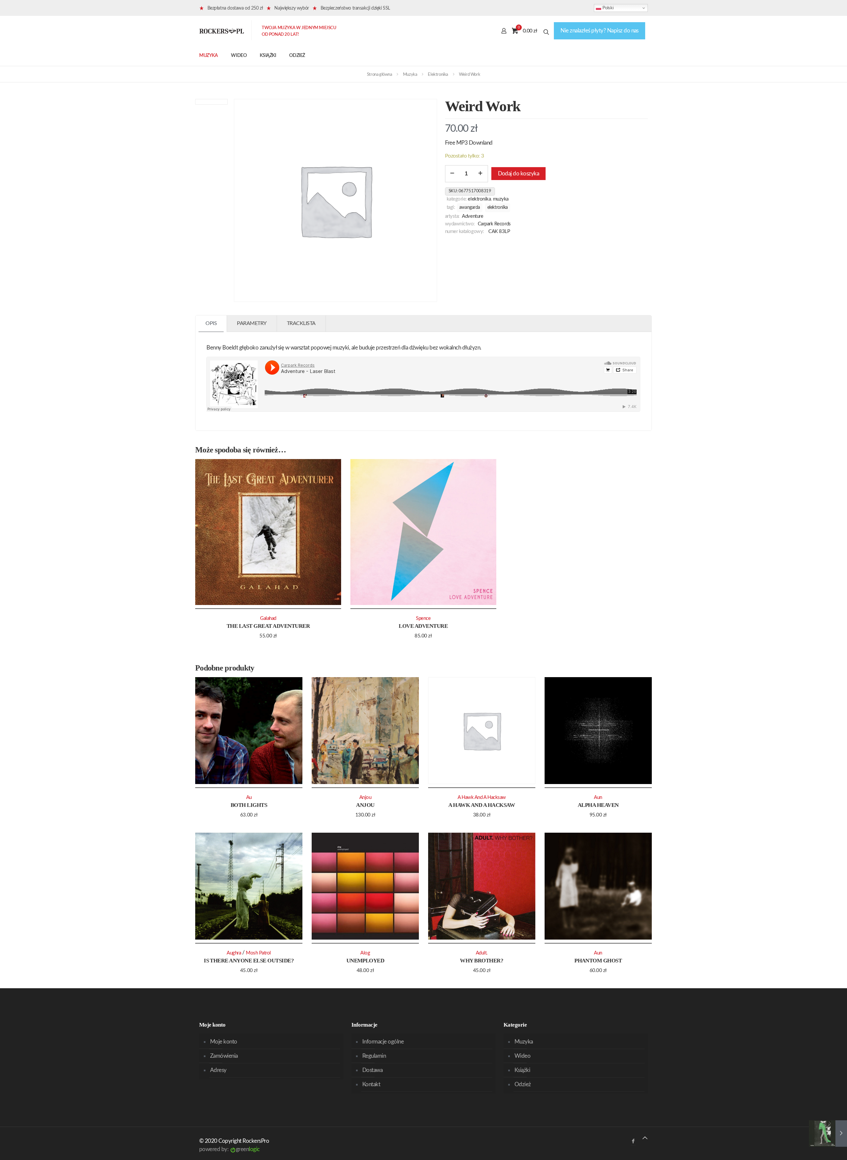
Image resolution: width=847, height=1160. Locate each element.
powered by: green (229, 1149)
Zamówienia (224, 1056)
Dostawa (372, 1070)
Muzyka (410, 74)
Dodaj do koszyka (518, 173)
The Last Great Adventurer (268, 626)
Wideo (522, 1056)
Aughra (234, 953)
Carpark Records (494, 223)
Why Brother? (481, 960)
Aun (598, 797)
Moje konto (223, 1041)
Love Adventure (423, 626)
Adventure (472, 216)
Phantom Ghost (598, 960)
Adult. (482, 953)
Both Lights (249, 805)
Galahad (268, 618)
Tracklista (301, 323)
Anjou (365, 805)
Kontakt (371, 1084)
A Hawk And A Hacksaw (481, 805)
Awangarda (469, 207)
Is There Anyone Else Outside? (249, 960)
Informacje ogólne (383, 1041)
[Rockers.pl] (221, 31)
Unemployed (365, 960)
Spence (423, 618)
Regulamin (374, 1056)
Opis (211, 323)
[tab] (211, 323)
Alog (365, 953)
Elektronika (438, 74)
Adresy (218, 1070)
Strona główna (379, 74)
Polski (607, 7)
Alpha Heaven (598, 805)
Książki (522, 1070)
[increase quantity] (480, 174)
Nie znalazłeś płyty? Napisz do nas (599, 30)
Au (249, 797)
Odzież (522, 1084)
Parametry (252, 323)
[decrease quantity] (452, 174)
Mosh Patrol (258, 953)
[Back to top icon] (645, 1138)
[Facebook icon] (633, 1141)
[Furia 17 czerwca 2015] (828, 1133)
